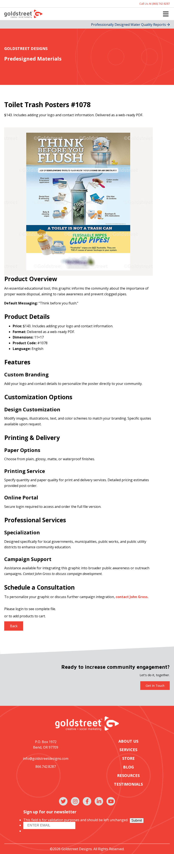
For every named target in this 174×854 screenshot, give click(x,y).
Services (128, 750)
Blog (128, 767)
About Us (128, 741)
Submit (136, 820)
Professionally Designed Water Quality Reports (129, 24)
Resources (128, 775)
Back (14, 626)
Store (128, 758)
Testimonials (128, 784)
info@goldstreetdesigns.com (45, 758)
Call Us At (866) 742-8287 (154, 3)
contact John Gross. (132, 596)
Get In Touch (155, 685)
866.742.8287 (45, 766)
